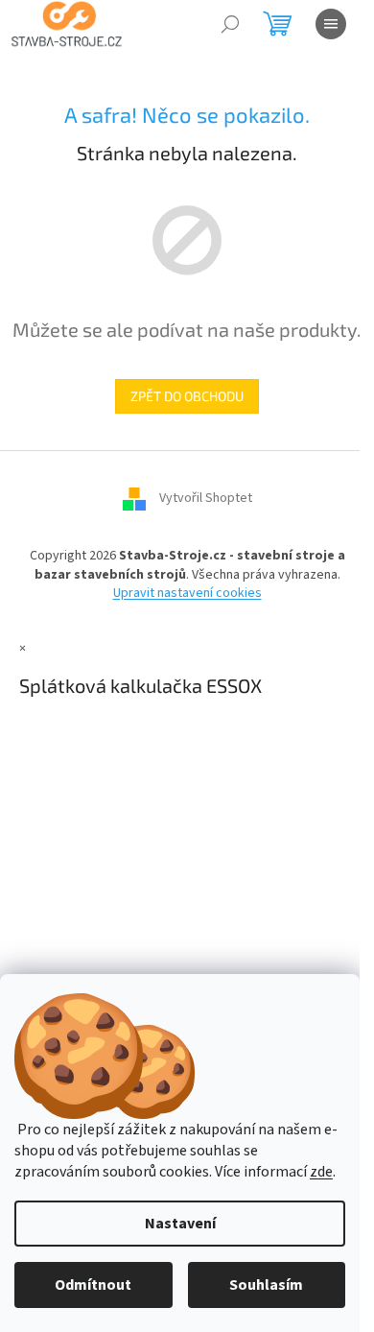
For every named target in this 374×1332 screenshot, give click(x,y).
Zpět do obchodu (187, 396)
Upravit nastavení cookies (187, 593)
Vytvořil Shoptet (205, 499)
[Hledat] (230, 24)
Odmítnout (93, 1285)
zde (321, 1171)
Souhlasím (266, 1285)
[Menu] (331, 24)
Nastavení (180, 1223)
